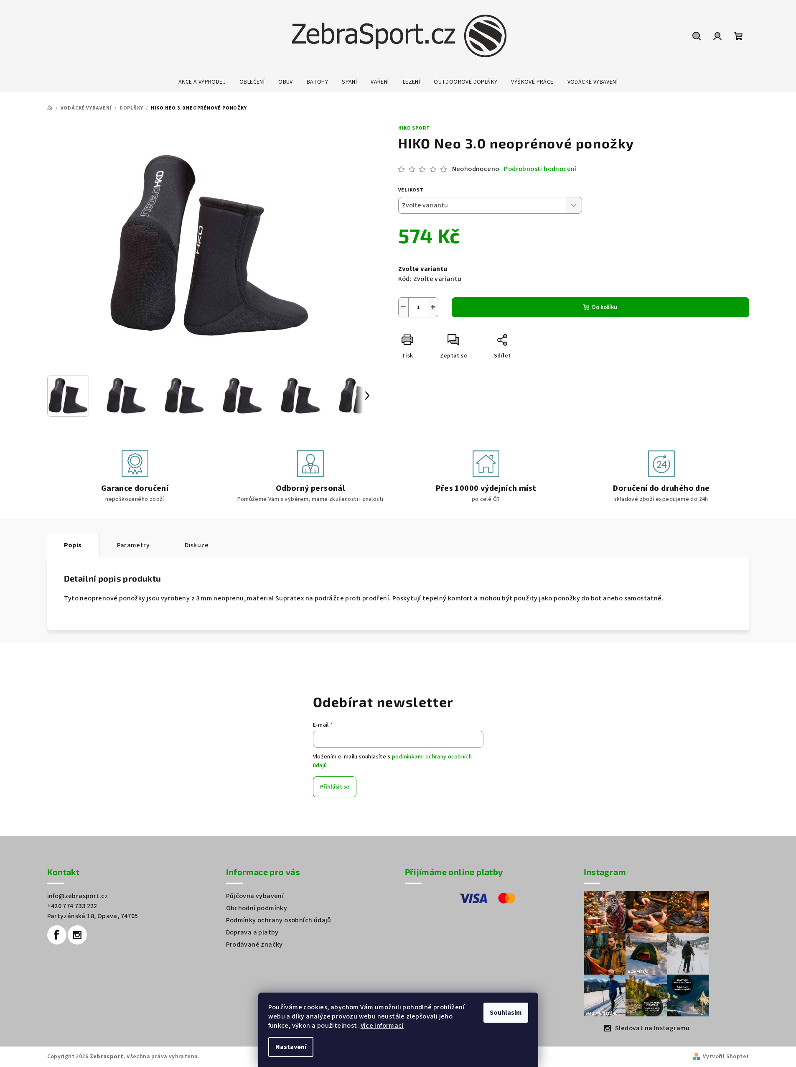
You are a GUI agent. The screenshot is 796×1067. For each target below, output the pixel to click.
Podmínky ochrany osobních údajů (278, 920)
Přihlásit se (334, 787)
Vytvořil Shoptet (726, 1056)
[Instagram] (77, 934)
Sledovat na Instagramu (652, 1028)
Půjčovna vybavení (255, 896)
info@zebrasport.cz (77, 896)
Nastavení (290, 1047)
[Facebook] (56, 934)
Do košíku (604, 307)
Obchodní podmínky (256, 908)
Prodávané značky (254, 944)
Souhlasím (506, 1012)
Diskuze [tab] (197, 545)
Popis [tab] (73, 545)
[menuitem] (202, 82)
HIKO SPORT (414, 128)
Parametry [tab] (133, 545)
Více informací (382, 1025)
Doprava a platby (252, 932)
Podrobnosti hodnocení (540, 169)
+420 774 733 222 (72, 906)
